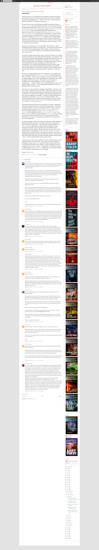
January (69, 525)
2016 (68, 484)
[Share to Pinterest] (45, 154)
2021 (68, 475)
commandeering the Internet (30, 29)
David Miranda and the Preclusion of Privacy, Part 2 (73, 498)
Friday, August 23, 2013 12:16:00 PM (34, 321)
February (69, 524)
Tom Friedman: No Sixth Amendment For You (71, 508)
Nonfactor (27, 272)
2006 (68, 538)
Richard (26, 224)
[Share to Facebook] (44, 154)
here (32, 152)
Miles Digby (27, 290)
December (70, 491)
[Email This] (40, 154)
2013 (68, 489)
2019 (68, 479)
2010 (68, 531)
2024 (68, 470)
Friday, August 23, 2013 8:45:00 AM (34, 251)
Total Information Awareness (45, 109)
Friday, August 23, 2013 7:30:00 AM (34, 244)
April (69, 520)
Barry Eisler (70, 7)
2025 (68, 468)
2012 (68, 528)
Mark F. (26, 324)
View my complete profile (71, 9)
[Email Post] (38, 154)
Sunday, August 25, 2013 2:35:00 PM (34, 360)
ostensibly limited (40, 96)
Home (42, 396)
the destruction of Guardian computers (50, 130)
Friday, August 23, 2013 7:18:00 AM (34, 236)
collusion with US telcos (46, 27)
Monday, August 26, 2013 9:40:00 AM (34, 391)
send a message (45, 19)
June (69, 517)
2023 (68, 472)
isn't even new (50, 113)
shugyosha (27, 161)
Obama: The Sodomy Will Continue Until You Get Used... (72, 512)
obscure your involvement (43, 75)
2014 (68, 488)
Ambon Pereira (27, 363)
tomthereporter (27, 247)
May (69, 518)
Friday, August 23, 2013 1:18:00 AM (34, 206)
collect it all (45, 110)
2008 (68, 535)
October (69, 493)
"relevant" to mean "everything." (49, 112)
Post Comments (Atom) (31, 398)
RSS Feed (69, 20)
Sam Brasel (27, 209)
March (69, 522)
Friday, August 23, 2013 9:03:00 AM (34, 269)
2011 (68, 529)
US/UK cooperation (27, 26)
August (69, 496)
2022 (68, 473)
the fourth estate (38, 36)
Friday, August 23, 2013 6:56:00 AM (34, 221)
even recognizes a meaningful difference (32, 101)
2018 (68, 481)
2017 (68, 482)
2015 (68, 486)
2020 (68, 477)
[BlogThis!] (41, 154)
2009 (68, 533)
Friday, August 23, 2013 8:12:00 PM (34, 341)
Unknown (26, 239)
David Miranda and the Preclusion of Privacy (71, 502)
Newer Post (24, 396)
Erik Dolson (27, 344)
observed (26, 38)
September (70, 494)
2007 (68, 536)
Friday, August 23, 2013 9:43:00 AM (34, 287)
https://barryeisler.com (69, 14)
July (69, 515)
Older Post (60, 396)
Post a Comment (25, 394)
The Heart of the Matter (42, 6)
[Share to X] (43, 154)
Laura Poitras (25, 50)
